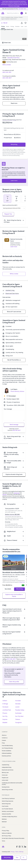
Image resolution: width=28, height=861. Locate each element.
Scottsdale (18, 713)
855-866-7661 (22, 8)
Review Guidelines (6, 750)
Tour (17, 857)
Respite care (5, 777)
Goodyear (5, 707)
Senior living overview (7, 789)
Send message (14, 424)
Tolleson (17, 719)
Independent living (6, 767)
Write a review (14, 273)
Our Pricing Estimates (7, 748)
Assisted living (5, 764)
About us (4, 735)
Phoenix (4, 713)
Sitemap (21, 851)
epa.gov (4, 494)
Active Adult (5, 780)
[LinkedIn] (25, 846)
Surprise (4, 719)
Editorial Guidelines (7, 753)
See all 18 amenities (13, 360)
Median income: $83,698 (12, 514)
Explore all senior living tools (14, 474)
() (12, 396)
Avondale (18, 700)
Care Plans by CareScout (8, 798)
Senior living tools (6, 803)
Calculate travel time (13, 57)
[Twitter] (22, 846)
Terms (3, 841)
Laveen (17, 707)
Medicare (4, 819)
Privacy (13, 851)
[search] (22, 13)
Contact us (4, 737)
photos (3, 26)
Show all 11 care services (14, 311)
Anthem (4, 700)
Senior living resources (7, 801)
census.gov (17, 493)
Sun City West (19, 716)
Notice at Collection (7, 833)
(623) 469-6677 (7, 78)
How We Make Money (7, 745)
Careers (4, 740)
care (22, 26)
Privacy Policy (5, 830)
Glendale (17, 703)
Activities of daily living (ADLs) (9, 816)
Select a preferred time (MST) (9, 205)
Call (24, 857)
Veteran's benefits (6, 814)
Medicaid (4, 821)
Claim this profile (14, 681)
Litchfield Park (6, 710)
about (7, 26)
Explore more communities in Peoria (14, 595)
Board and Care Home (12, 293)
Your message (8, 409)
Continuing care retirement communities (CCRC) (12, 783)
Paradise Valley (19, 710)
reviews (17, 26)
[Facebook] (17, 846)
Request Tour (8, 214)
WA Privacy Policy (6, 835)
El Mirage (5, 703)
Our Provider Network (7, 808)
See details (8, 589)
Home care (4, 775)
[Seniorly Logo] (2, 13)
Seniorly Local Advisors (8, 811)
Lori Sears (14, 389)
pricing (12, 26)
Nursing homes (5, 787)
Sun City (4, 716)
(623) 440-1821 (6, 72)
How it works (5, 806)
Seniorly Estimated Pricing (9, 119)
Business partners (6, 755)
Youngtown (18, 722)
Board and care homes (7, 770)
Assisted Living (10, 290)
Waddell (4, 722)
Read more (14, 103)
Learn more (14, 180)
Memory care (5, 772)
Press (3, 743)
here (18, 6)
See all (5, 23)
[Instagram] (20, 846)
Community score (11, 62)
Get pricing (14, 144)
